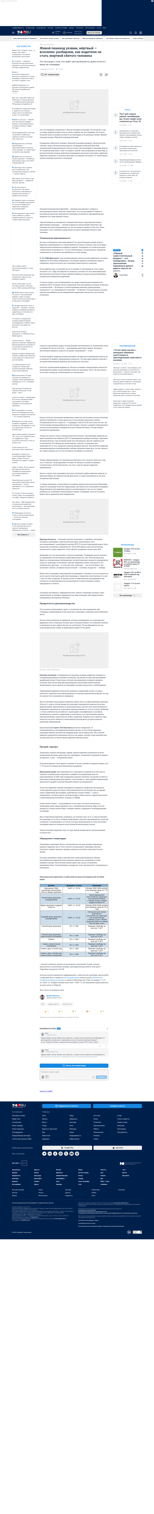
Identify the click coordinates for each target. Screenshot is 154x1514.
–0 (106, 1046)
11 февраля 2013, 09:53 (47, 69)
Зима (71, 1116)
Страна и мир (122, 1122)
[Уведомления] (135, 33)
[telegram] (44, 1154)
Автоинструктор (53, 1004)
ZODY (104, 28)
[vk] (50, 1154)
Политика (97, 1122)
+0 (100, 1046)
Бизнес (45, 1119)
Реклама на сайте (18, 1116)
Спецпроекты (122, 1132)
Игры (99, 28)
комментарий (51, 75)
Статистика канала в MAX (21, 1139)
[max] (61, 1154)
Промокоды (30, 28)
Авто (44, 1116)
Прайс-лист (16, 1119)
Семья (96, 1139)
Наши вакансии (18, 1129)
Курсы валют (90, 28)
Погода (50, 28)
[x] (66, 1154)
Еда (43, 1132)
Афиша (71, 28)
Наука (72, 1132)
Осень (96, 1119)
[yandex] (77, 1154)
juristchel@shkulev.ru (60, 1218)
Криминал (73, 1119)
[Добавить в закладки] (101, 75)
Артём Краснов (52, 996)
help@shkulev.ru (25, 1220)
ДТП (42, 1004)
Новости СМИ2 (46, 1091)
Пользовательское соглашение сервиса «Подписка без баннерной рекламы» (101, 1226)
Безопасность (67, 1004)
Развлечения (98, 1132)
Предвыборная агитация (21, 1136)
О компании (16, 1122)
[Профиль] (140, 33)
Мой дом (73, 1129)
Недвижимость (18, 28)
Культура (73, 1122)
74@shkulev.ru (34, 1217)
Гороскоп (79, 28)
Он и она (97, 1116)
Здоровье (45, 1139)
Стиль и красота (123, 1119)
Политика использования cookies (88, 1220)
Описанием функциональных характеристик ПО (92, 1211)
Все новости (24, 46)
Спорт (119, 1116)
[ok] (55, 1154)
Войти (47, 1078)
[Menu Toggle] (13, 33)
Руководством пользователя (87, 1210)
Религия (97, 1136)
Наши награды (17, 1126)
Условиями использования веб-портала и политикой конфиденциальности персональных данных (107, 1213)
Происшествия (99, 1126)
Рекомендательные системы (86, 1223)
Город (44, 1126)
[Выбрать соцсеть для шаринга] (106, 75)
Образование (74, 1139)
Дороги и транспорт (49, 1129)
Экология (120, 1126)
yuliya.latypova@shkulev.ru (121, 1203)
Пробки (68, 33)
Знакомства (41, 28)
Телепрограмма (61, 28)
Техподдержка (17, 1132)
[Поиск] (130, 33)
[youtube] (71, 1154)
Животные (46, 1136)
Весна (44, 1122)
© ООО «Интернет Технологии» (22, 1232)
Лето (71, 1126)
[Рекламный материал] (94, 32)
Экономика (121, 1129)
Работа (96, 1129)
